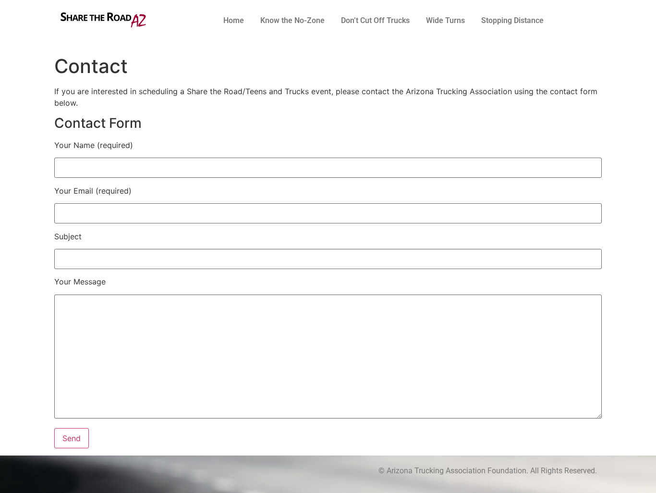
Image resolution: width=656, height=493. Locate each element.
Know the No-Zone (292, 20)
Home (233, 20)
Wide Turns (445, 20)
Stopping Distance (512, 20)
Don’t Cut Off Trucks (375, 20)
